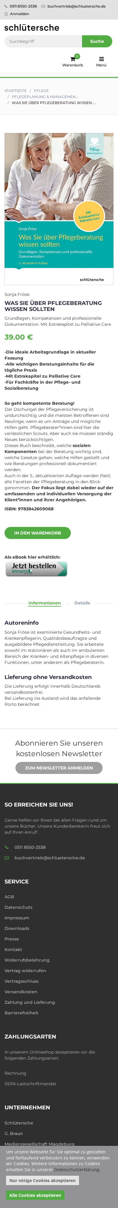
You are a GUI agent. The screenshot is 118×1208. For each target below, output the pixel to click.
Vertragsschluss (21, 981)
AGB (9, 896)
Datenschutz (18, 907)
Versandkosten (21, 991)
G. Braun (14, 1133)
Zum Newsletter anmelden (59, 768)
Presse (12, 939)
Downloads (17, 928)
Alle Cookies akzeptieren (35, 1195)
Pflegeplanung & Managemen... (45, 96)
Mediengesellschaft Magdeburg (39, 1144)
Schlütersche (19, 1123)
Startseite (16, 90)
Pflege (41, 90)
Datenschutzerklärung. (77, 1169)
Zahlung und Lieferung (30, 1002)
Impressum (17, 918)
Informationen (44, 603)
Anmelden (19, 13)
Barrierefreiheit (21, 1013)
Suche (97, 41)
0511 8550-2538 (23, 6)
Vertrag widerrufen (25, 970)
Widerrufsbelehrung (27, 960)
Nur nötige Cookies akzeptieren (42, 1180)
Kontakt (13, 949)
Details (82, 603)
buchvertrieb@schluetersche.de (76, 6)
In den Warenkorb (37, 533)
